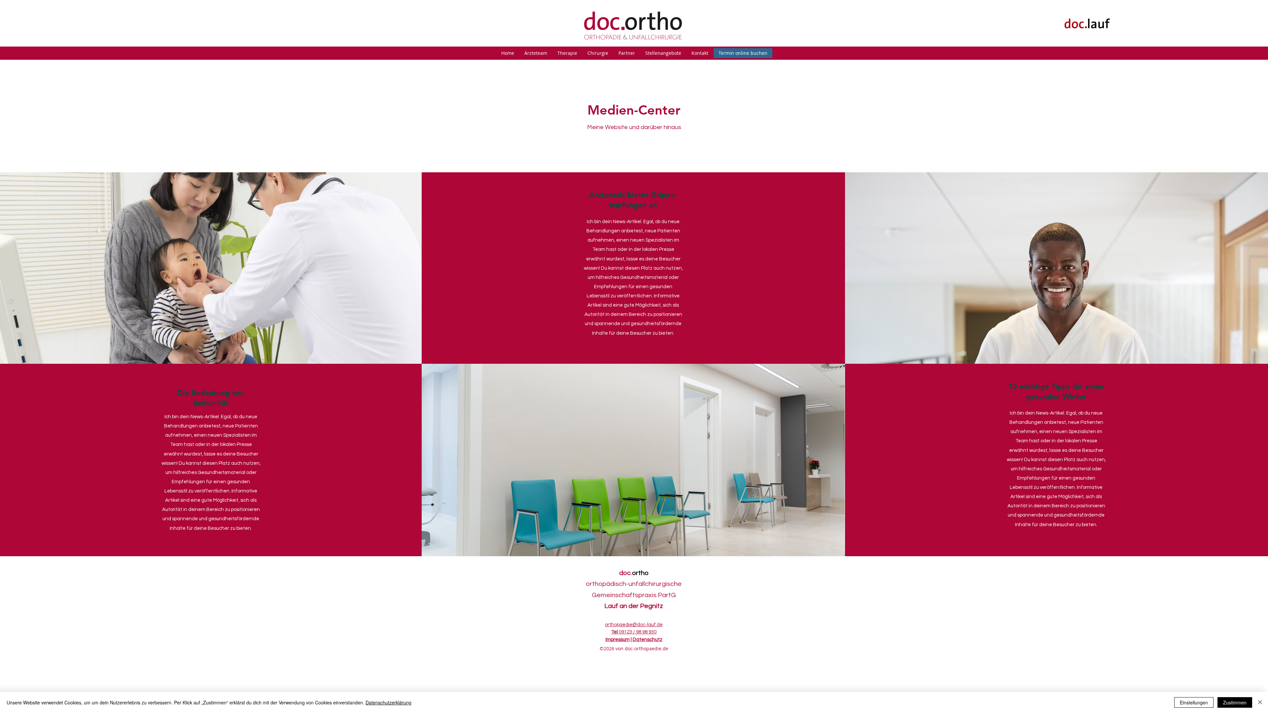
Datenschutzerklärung (388, 702)
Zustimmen (1235, 702)
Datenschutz (647, 639)
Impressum (618, 639)
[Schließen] (1260, 702)
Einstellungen (1194, 702)
